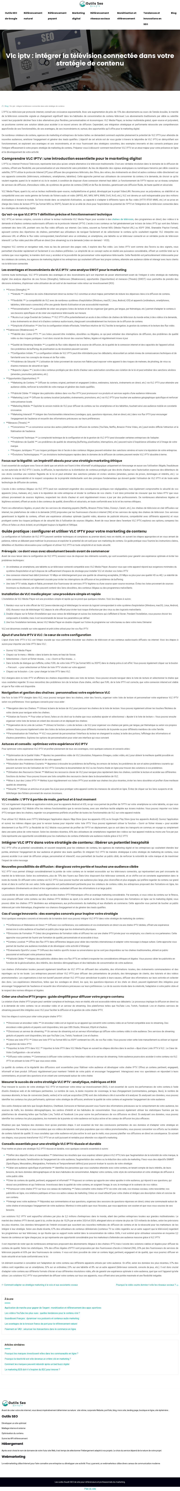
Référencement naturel (33, 15)
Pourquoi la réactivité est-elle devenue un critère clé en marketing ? (38, 1359)
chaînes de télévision (122, 219)
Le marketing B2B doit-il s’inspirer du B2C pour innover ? (32, 1369)
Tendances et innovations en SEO (152, 18)
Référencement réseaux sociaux (100, 15)
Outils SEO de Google (11, 15)
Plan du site (90, 1488)
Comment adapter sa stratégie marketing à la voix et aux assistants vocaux (41, 1285)
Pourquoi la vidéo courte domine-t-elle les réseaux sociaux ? (146, 1285)
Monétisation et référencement (126, 15)
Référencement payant (57, 15)
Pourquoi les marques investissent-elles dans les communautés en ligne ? (41, 1353)
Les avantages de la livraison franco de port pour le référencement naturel (41, 1323)
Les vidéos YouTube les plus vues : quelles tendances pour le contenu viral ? (42, 1313)
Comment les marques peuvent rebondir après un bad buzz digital (37, 1364)
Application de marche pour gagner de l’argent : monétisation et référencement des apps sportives (53, 1307)
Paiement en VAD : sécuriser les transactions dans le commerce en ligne (40, 1329)
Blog (173, 13)
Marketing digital (78, 15)
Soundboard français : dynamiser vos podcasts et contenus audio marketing (42, 1318)
